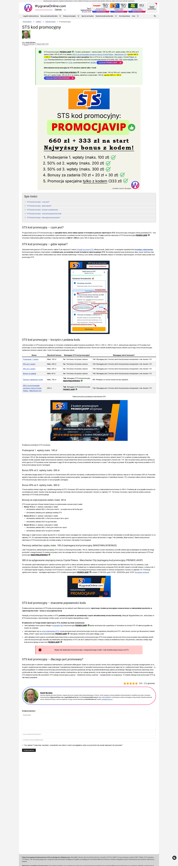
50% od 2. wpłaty (29, 364)
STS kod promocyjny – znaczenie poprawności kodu (44, 213)
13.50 (70, 63)
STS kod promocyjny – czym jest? (38, 202)
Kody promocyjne (69, 16)
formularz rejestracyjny (144, 250)
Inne (133, 16)
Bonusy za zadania (29, 374)
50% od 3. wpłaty (29, 369)
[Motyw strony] (174, 858)
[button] (155, 16)
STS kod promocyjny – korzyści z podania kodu (42, 210)
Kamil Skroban (30, 42)
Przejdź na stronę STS (85, 250)
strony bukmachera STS (50, 631)
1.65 (45, 60)
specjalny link (58, 625)
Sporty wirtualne (87, 16)
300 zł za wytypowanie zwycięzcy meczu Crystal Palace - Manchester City (99, 54)
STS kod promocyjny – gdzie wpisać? (39, 206)
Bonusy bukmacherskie (49, 16)
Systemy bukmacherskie (104, 16)
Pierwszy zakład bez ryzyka (33, 380)
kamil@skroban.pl (107, 699)
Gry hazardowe (124, 16)
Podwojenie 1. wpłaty (31, 359)
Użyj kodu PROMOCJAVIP (108, 63)
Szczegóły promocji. (142, 572)
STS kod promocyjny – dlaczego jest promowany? (43, 217)
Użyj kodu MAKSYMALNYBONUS (58, 78)
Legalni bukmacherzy (31, 16)
